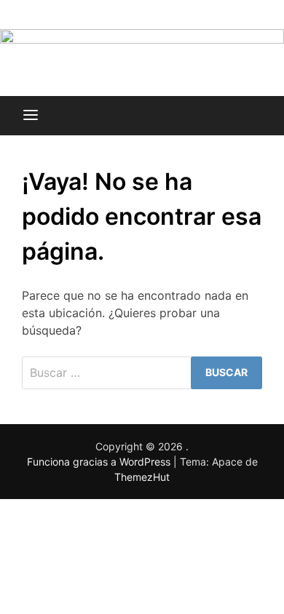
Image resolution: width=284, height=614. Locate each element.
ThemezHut (142, 477)
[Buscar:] (142, 372)
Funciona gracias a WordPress (100, 461)
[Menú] (31, 115)
